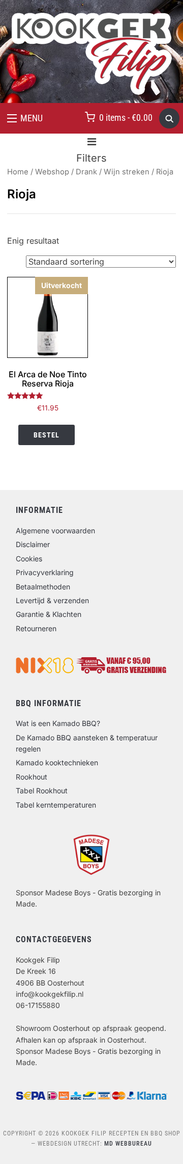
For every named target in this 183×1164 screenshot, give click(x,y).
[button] (25, 118)
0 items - (125, 117)
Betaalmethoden (43, 586)
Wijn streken (126, 171)
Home (17, 171)
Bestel (46, 435)
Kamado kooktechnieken (57, 762)
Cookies (29, 558)
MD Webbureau (128, 1143)
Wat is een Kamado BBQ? (58, 723)
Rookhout (31, 776)
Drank (86, 171)
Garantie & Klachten (48, 614)
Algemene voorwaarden (55, 530)
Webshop (52, 171)
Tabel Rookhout (42, 790)
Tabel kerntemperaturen (56, 804)
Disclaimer (33, 544)
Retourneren (36, 628)
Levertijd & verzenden (52, 600)
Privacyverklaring (45, 572)
